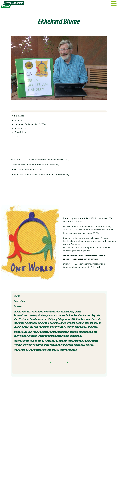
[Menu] (113, 3)
